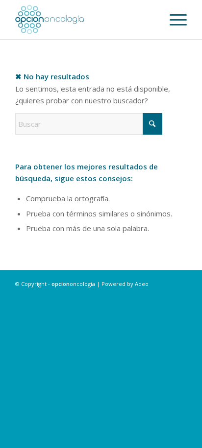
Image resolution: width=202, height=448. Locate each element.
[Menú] (173, 19)
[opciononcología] (83, 19)
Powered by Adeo (125, 283)
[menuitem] (173, 19)
